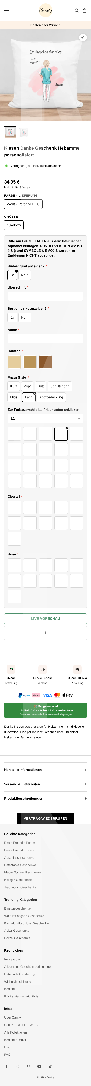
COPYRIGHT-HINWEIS (21, 1025)
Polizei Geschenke (17, 938)
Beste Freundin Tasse (19, 850)
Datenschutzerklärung (19, 974)
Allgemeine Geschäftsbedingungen (28, 966)
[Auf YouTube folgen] (39, 1066)
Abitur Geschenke (16, 930)
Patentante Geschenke (20, 865)
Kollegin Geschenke (18, 880)
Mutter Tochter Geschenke (22, 872)
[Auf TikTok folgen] (50, 1066)
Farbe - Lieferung (21, 195)
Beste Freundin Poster (19, 842)
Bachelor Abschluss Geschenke (26, 923)
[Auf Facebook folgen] (6, 1066)
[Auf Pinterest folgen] (28, 1066)
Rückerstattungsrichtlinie (21, 996)
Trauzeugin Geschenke (20, 887)
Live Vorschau (45, 619)
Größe (11, 216)
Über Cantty (12, 1017)
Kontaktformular (15, 1040)
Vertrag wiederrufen (45, 818)
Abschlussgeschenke (19, 857)
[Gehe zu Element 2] (24, 132)
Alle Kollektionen (15, 1032)
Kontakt (9, 989)
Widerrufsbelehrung (17, 981)
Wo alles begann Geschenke (24, 916)
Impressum (12, 959)
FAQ (7, 1054)
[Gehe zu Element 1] (10, 132)
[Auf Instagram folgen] (17, 1066)
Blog (7, 1047)
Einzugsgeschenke (17, 908)
